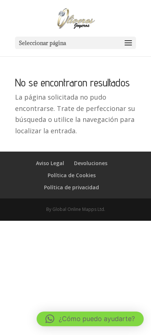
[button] (90, 319)
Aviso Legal (50, 163)
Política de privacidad (71, 187)
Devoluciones (90, 163)
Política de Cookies (72, 175)
